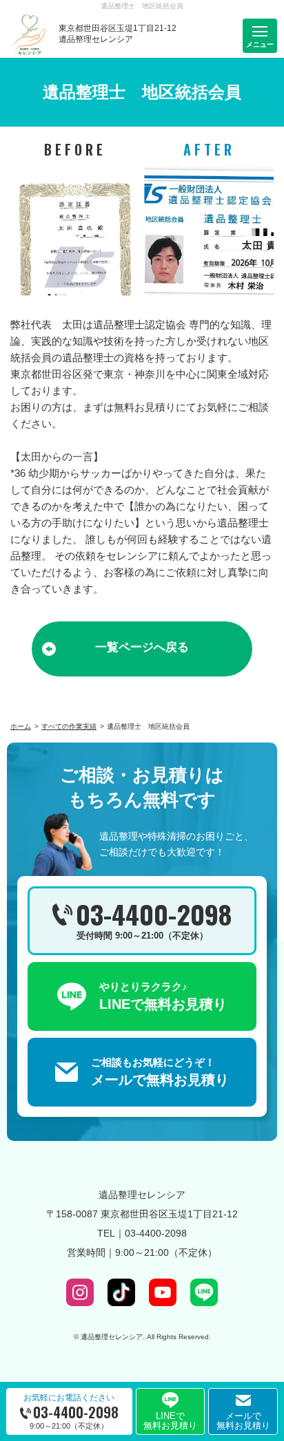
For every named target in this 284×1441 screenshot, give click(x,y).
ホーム (20, 726)
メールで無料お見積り (243, 1421)
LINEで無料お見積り (170, 1421)
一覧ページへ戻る (142, 647)
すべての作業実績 (69, 726)
